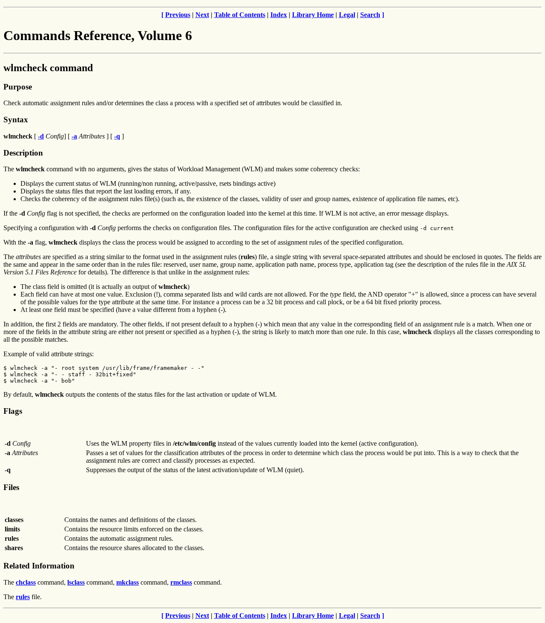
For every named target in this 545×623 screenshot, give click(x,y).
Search (370, 14)
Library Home (313, 14)
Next (202, 14)
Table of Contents (239, 14)
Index (278, 14)
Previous (177, 14)
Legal (347, 14)
